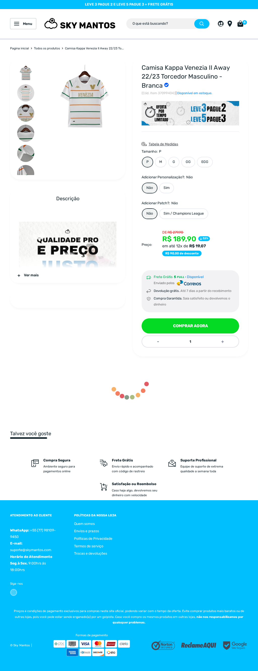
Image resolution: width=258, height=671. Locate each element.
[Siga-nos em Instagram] (13, 592)
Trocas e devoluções (90, 553)
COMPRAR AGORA (190, 325)
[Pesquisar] (201, 23)
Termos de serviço (88, 546)
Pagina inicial (19, 48)
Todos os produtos (47, 48)
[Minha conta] (220, 23)
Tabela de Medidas (163, 144)
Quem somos (84, 524)
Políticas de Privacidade (93, 538)
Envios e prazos (86, 531)
